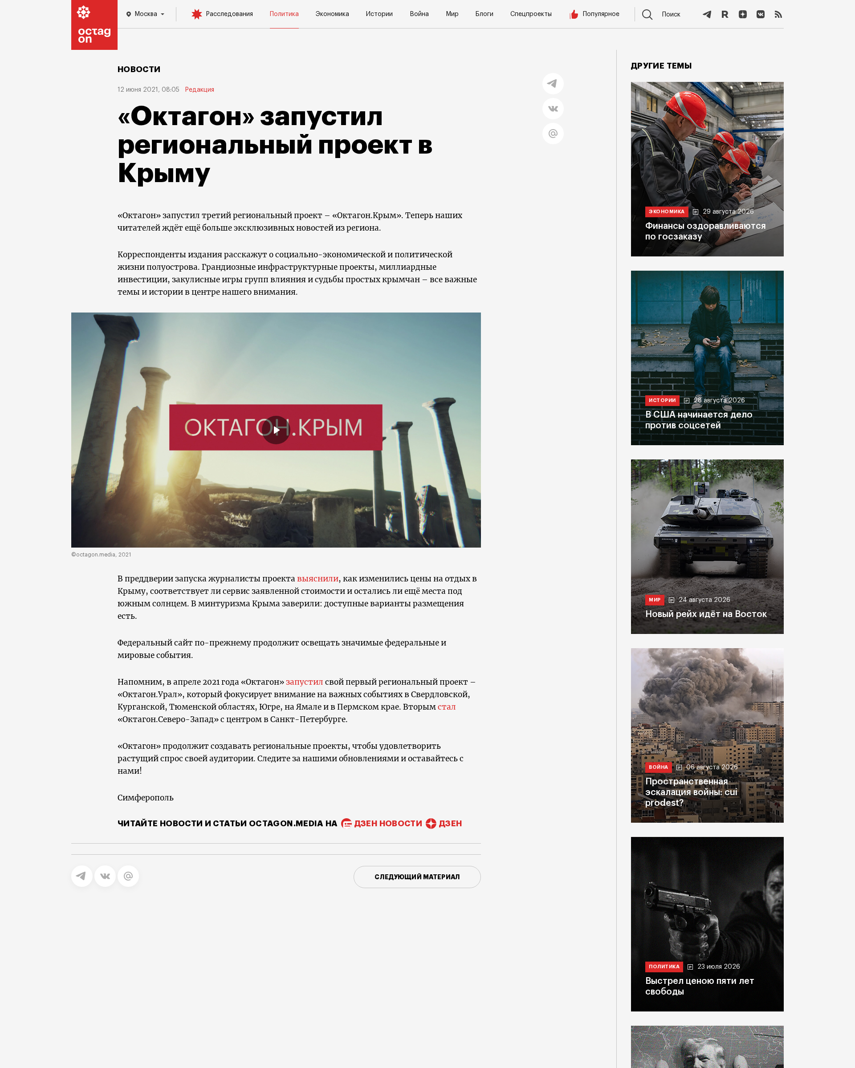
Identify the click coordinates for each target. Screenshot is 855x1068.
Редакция (199, 90)
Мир (452, 14)
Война (419, 14)
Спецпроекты (531, 14)
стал (447, 707)
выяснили (317, 579)
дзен (450, 824)
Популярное (601, 14)
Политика (284, 14)
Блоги (484, 14)
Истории (379, 14)
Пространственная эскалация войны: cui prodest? (691, 792)
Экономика (332, 14)
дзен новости (388, 824)
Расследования (229, 14)
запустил (304, 682)
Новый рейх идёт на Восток (706, 614)
